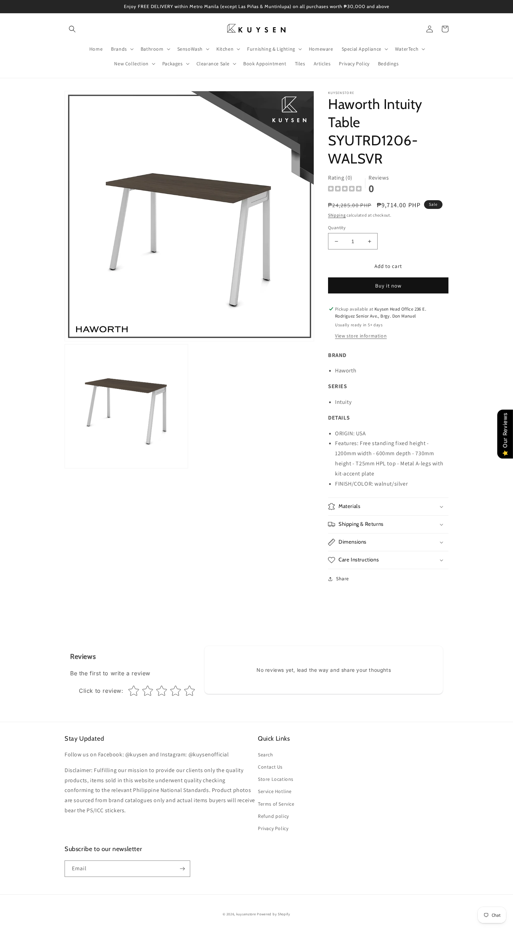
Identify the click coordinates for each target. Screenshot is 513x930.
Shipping (337, 215)
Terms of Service (276, 804)
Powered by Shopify (273, 914)
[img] (345, 189)
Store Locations (275, 779)
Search (265, 754)
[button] (72, 29)
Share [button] (342, 578)
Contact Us (270, 767)
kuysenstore (246, 914)
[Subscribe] (182, 868)
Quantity (336, 228)
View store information (361, 336)
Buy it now (388, 285)
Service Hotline (275, 791)
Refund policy (273, 816)
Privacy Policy (273, 828)
